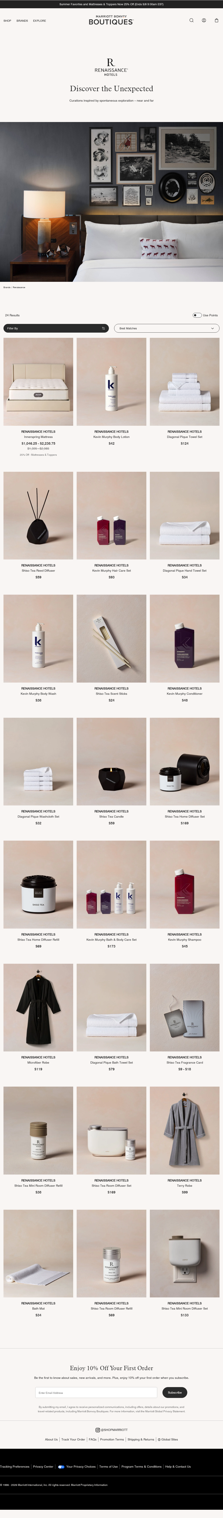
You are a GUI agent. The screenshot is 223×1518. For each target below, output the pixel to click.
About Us (51, 1439)
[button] (217, 20)
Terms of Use (108, 1466)
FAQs (92, 1439)
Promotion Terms (112, 1439)
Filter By (12, 328)
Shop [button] (7, 20)
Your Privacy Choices (81, 1466)
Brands (6, 287)
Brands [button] (22, 20)
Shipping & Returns (141, 1439)
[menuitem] (10, 20)
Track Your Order (73, 1439)
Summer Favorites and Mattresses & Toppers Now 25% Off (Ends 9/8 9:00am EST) (111, 4)
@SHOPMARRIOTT (114, 1430)
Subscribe (175, 1392)
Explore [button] (39, 20)
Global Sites (169, 1439)
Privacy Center (43, 1466)
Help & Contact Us (178, 1466)
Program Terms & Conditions (142, 1466)
